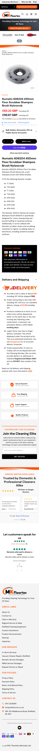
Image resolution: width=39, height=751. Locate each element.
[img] (19, 541)
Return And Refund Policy (12, 685)
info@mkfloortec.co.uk (14, 707)
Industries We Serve (10, 2)
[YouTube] (19, 727)
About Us (6, 612)
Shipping (15, 119)
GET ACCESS (19, 457)
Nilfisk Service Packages (12, 663)
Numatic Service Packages (13, 660)
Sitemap (5, 638)
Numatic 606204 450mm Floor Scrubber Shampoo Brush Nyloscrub (18, 53)
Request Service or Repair (12, 667)
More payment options (19, 153)
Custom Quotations (10, 630)
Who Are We (26, 2)
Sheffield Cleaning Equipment (14, 627)
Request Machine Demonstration (26, 7)
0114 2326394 (10, 703)
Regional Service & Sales (12, 623)
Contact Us (6, 616)
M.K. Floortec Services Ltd (19, 745)
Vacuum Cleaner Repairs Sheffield (16, 656)
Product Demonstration (12, 634)
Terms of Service (9, 692)
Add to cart (26, 141)
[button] (18, 570)
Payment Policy (8, 681)
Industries (6, 641)
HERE (30, 371)
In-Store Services (9, 652)
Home (4, 51)
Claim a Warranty (9, 619)
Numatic (5, 95)
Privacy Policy (7, 678)
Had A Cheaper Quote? (19, 28)
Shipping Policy (8, 689)
